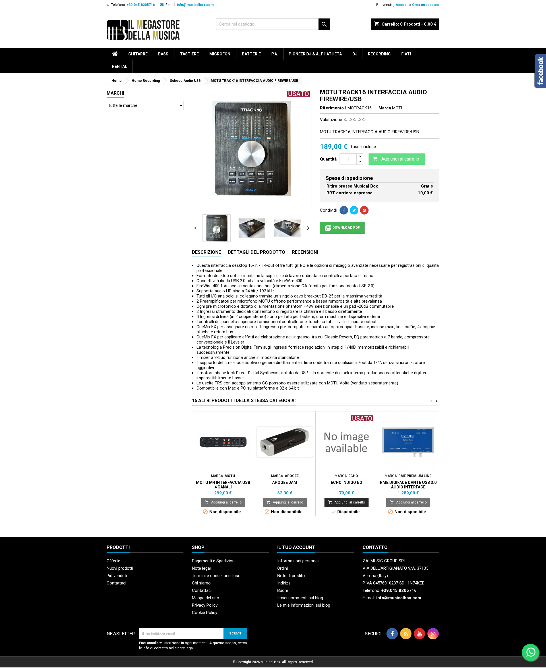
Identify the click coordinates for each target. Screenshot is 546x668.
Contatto (375, 547)
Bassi (163, 54)
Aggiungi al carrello (396, 159)
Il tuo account (296, 547)
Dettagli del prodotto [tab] (256, 252)
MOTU (398, 108)
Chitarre (138, 54)
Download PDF (342, 227)
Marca (385, 108)
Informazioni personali (298, 560)
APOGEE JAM (284, 482)
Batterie (251, 54)
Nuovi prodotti (120, 568)
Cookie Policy (204, 612)
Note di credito (291, 575)
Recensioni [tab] (305, 252)
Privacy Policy (205, 605)
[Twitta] (354, 210)
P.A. (274, 54)
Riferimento (332, 108)
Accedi (401, 5)
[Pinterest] (364, 210)
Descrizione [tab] (206, 252)
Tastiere (189, 54)
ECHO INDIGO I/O (346, 482)
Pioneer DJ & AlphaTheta (315, 54)
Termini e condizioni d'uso (216, 575)
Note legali (202, 568)
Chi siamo (201, 583)
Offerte (113, 560)
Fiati (406, 54)
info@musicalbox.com (195, 5)
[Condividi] (344, 210)
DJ (354, 54)
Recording (379, 54)
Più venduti (117, 575)
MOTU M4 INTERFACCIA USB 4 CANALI (223, 484)
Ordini (282, 568)
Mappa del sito (205, 597)
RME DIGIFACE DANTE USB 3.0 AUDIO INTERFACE (408, 484)
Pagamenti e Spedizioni (213, 560)
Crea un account (425, 5)
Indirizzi (284, 583)
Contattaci (116, 583)
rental (119, 66)
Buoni (282, 590)
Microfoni (220, 54)
